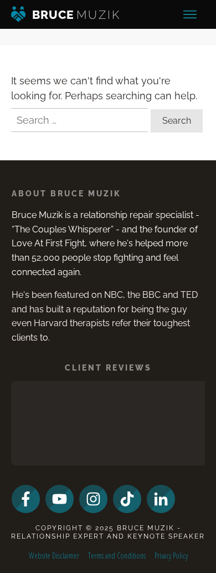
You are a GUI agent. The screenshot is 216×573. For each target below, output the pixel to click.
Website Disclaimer (54, 555)
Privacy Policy (171, 555)
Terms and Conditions (117, 555)
